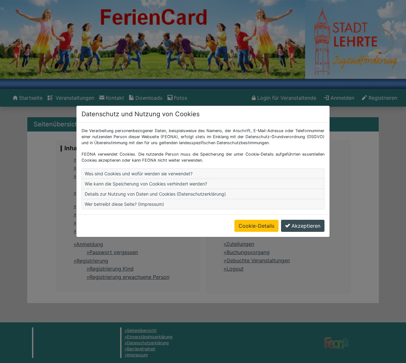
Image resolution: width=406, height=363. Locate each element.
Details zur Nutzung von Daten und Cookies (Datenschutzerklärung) (155, 194)
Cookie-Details (256, 226)
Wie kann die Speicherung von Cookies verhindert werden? (146, 183)
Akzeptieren (305, 226)
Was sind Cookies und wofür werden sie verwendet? (139, 173)
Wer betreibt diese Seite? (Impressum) (124, 204)
